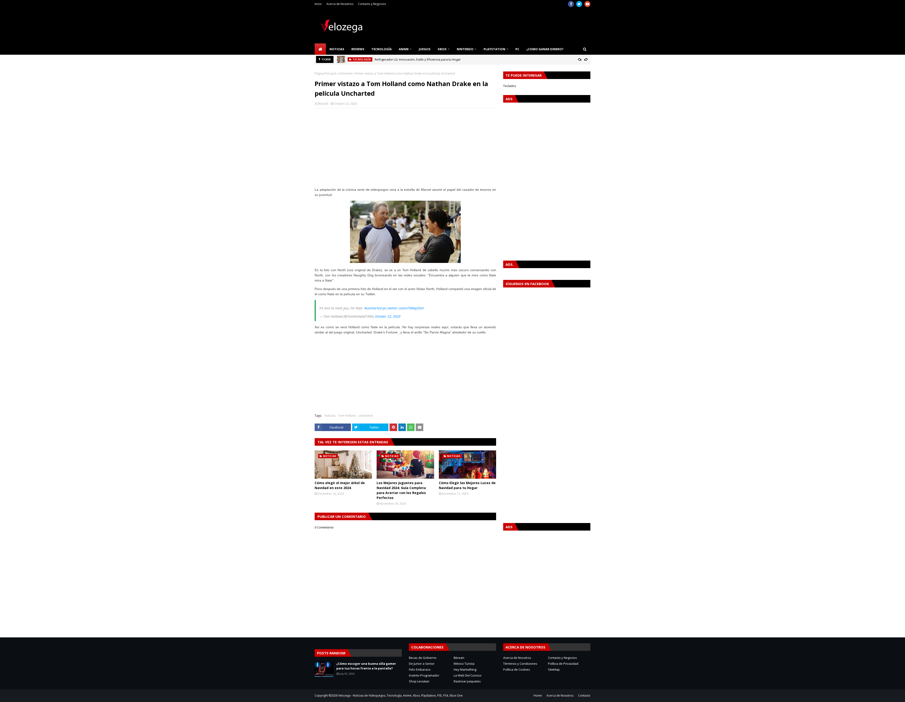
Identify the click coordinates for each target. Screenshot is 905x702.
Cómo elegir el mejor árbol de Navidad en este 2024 (340, 485)
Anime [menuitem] (404, 49)
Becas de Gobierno (422, 658)
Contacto (584, 696)
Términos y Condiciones (520, 663)
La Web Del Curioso (467, 675)
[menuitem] (320, 49)
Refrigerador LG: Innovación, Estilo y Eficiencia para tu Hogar (418, 59)
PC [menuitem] (517, 49)
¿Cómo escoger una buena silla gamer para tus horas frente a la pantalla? (366, 665)
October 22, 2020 (387, 316)
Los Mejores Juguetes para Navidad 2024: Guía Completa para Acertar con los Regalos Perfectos (401, 490)
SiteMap (554, 669)
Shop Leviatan (419, 681)
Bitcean (459, 658)
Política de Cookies (516, 669)
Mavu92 (323, 104)
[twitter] (579, 4)
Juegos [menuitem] (425, 49)
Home (538, 696)
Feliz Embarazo (420, 669)
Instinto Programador (424, 675)
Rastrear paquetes (467, 681)
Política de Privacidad (563, 663)
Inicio (318, 4)
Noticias (330, 416)
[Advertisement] (405, 146)
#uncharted (373, 308)
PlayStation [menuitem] (494, 49)
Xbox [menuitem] (442, 49)
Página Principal (325, 73)
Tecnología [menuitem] (381, 49)
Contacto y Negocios (372, 4)
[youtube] (587, 4)
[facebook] (571, 4)
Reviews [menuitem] (357, 49)
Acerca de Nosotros (339, 4)
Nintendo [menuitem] (465, 49)
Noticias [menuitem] (336, 49)
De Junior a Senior (422, 663)
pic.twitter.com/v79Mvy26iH (403, 308)
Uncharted (345, 73)
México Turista (464, 663)
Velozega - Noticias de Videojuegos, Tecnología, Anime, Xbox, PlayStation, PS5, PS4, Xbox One (400, 696)
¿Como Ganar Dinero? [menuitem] (545, 49)
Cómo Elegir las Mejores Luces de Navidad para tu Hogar (467, 485)
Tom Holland (347, 416)
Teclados (509, 86)
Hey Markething (465, 669)
